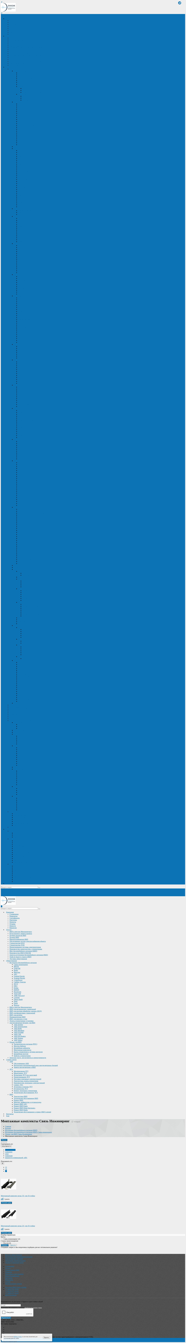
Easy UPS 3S (22, 218)
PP (19, 724)
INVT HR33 (22, 373)
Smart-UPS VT (23, 222)
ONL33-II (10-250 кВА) (26, 465)
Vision (20, 164)
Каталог (8, 1128)
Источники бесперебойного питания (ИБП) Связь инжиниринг (28, 1132)
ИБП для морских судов (18, 717)
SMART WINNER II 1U (27, 115)
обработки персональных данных (33, 1307)
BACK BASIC (23, 143)
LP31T (20, 249)
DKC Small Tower (24, 402)
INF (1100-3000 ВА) (25, 486)
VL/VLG (21, 800)
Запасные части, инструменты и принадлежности (27, 827)
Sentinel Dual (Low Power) (27, 179)
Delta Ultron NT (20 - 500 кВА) (33, 631)
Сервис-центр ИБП (12, 1270)
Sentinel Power (23, 158)
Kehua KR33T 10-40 (25, 424)
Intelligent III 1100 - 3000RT (32, 583)
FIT (19, 753)
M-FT (20, 744)
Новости (12, 32)
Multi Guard (22, 152)
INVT (16, 360)
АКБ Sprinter (18, 722)
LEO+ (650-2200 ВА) (25, 563)
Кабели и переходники (22, 825)
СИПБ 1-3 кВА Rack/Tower (28, 75)
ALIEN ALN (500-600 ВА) (27, 492)
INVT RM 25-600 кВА (26, 368)
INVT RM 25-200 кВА (26, 369)
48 (6, 1171)
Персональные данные (13, 1284)
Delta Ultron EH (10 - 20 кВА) (33, 635)
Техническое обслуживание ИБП (26, 868)
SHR (20, 773)
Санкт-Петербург (7, 15)
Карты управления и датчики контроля (28, 821)
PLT (19, 323)
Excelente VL (23, 286)
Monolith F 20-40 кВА (30, 604)
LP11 (20, 265)
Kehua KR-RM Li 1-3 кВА (27, 416)
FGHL (20, 759)
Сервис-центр (10, 829)
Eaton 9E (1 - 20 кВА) (26, 695)
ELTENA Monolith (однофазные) (30, 589)
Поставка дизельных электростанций (27, 848)
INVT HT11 (22, 383)
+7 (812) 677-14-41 (37, 893)
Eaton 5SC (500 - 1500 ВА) (27, 689)
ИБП (11, 864)
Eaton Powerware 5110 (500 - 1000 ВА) (32, 676)
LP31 (20, 273)
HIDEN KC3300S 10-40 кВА (28, 453)
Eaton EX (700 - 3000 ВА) (27, 662)
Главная (8, 1126)
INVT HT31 (22, 381)
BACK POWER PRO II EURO (29, 135)
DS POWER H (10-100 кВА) (28, 534)
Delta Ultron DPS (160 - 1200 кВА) (34, 637)
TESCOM (17, 507)
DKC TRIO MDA (24, 389)
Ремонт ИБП (18, 870)
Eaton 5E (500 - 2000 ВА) (27, 691)
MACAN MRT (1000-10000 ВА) (29, 480)
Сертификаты (14, 24)
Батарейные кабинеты (22, 817)
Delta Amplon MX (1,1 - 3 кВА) (33, 647)
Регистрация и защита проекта (20, 40)
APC (15, 216)
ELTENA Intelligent (25, 579)
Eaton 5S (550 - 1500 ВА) (27, 666)
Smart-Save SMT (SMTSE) (27, 280)
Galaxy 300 (22, 240)
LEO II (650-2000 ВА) (26, 561)
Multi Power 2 (23, 162)
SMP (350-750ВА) (24, 300)
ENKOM (17, 146)
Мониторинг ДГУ (20, 843)
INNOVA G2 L (23, 108)
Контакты (8, 883)
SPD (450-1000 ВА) (25, 499)
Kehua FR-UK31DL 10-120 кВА (29, 437)
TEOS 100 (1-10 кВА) (26, 552)
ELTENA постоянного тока (28, 618)
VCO (20, 263)
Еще (7, 1116)
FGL (19, 765)
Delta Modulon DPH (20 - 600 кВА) (35, 643)
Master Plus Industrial (25, 154)
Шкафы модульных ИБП (31, 88)
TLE (19, 257)
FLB (19, 757)
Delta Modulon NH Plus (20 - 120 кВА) (36, 641)
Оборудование (10, 67)
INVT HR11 (22, 379)
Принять (46, 1337)
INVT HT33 (22, 375)
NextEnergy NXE (24, 181)
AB (19, 806)
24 (6, 1169)
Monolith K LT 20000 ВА (31, 591)
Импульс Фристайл (25, 210)
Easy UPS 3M (23, 220)
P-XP (20, 728)
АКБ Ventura (18, 786)
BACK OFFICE (23, 145)
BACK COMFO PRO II (26, 137)
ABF (20, 804)
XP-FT (20, 726)
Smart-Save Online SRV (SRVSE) (30, 278)
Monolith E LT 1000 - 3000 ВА (33, 596)
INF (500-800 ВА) (24, 488)
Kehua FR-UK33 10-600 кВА (28, 435)
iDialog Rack (22, 205)
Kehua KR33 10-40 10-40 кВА (29, 428)
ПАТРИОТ (22, 348)
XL (19, 736)
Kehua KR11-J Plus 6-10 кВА (28, 432)
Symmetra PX (23, 224)
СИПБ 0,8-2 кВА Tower (26, 73)
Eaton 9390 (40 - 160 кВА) (27, 672)
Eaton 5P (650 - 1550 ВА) (27, 693)
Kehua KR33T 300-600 (26, 422)
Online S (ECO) (23, 309)
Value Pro (21, 329)
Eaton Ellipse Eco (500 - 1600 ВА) (30, 678)
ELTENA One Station (25, 577)
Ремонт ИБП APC (20, 874)
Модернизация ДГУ (21, 841)
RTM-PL (21, 798)
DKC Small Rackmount (26, 401)
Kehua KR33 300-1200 (26, 426)
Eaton (16, 660)
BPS (19, 781)
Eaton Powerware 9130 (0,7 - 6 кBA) (31, 699)
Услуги (7, 36)
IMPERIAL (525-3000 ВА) (27, 494)
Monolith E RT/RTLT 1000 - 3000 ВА (35, 594)
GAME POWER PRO (26, 104)
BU (19, 338)
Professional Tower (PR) (26, 321)
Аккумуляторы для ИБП (14, 1259)
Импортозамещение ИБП (18, 46)
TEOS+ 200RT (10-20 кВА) (28, 542)
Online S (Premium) (25, 313)
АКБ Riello (18, 732)
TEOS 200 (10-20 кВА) (26, 538)
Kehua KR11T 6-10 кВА (26, 430)
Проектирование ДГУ (22, 847)
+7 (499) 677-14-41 (12, 1293)
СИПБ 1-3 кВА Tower (26, 79)
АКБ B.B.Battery (20, 769)
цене (7, 1154)
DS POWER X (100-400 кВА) (29, 527)
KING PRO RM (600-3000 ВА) (29, 478)
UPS (19, 779)
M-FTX (20, 742)
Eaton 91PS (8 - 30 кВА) (26, 680)
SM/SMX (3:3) (23, 304)
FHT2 (20, 752)
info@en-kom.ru (7, 893)
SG (19, 259)
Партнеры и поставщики (14, 1274)
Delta (15, 625)
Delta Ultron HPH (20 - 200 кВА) (34, 633)
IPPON (16, 102)
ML (19, 255)
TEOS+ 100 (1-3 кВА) (26, 560)
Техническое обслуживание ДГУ (26, 862)
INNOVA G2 (22, 127)
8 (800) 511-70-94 (22, 893)
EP (19, 245)
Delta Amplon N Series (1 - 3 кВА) (34, 651)
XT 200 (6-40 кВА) (25, 536)
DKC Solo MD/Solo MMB (27, 399)
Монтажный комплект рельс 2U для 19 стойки (18, 1226)
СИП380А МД (23, 86)
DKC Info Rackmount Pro (27, 404)
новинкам (8, 1156)
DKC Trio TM (23, 397)
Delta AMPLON (23, 645)
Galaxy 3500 (22, 226)
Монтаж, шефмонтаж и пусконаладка (27, 872)
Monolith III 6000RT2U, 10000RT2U (35, 600)
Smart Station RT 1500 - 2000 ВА (34, 573)
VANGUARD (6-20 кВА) (27, 470)
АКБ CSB (17, 767)
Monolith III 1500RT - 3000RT (33, 598)
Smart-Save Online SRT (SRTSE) (29, 276)
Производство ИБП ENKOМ (20, 59)
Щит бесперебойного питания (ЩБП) (23, 57)
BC (19, 784)
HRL (20, 775)
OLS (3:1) (21, 306)
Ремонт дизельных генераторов (25, 860)
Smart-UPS (22, 236)
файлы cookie (18, 1336)
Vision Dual (22, 168)
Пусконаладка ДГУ (21, 858)
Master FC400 (23, 199)
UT (19, 335)
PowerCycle (22, 740)
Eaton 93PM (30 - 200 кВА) (28, 670)
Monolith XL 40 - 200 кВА (31, 614)
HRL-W (21, 808)
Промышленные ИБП (17, 715)
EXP (19, 342)
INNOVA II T (23, 106)
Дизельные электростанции (15, 1261)
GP (19, 794)
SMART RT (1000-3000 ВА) (28, 474)
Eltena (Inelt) (18, 569)
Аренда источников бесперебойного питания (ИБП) (28, 61)
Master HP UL (23, 195)
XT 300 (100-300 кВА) (26, 519)
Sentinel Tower (23, 174)
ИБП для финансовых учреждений (22, 711)
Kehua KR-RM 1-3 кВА (26, 420)
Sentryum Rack (23, 172)
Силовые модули (28, 90)
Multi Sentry (22, 185)
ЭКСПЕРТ (22, 356)
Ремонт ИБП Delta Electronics (24, 878)
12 (6, 1167)
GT (19, 267)
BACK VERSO (23, 131)
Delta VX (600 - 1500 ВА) (31, 658)
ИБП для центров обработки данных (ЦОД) (25, 709)
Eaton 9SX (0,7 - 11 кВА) (27, 701)
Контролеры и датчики (30, 96)
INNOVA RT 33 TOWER (27, 125)
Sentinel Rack (23, 176)
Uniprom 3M (22, 292)
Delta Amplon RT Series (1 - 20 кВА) (35, 655)
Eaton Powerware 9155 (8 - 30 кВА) (30, 686)
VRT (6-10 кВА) (24, 503)
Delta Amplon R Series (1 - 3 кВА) (34, 653)
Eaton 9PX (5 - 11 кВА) (26, 697)
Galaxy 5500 (22, 228)
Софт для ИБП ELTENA (27, 622)
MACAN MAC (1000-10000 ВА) (30, 482)
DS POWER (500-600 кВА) (28, 525)
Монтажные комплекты (31, 100)
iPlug (20, 201)
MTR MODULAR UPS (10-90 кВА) (31, 515)
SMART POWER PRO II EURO (29, 119)
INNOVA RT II (23, 123)
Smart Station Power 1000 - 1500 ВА (35, 575)
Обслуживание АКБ (21, 833)
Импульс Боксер (24, 212)
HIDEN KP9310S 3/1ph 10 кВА (29, 449)
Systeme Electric (19, 274)
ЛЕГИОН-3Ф (23, 352)
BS (19, 340)
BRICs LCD (22, 337)
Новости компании (12, 1276)
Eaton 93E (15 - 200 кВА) (27, 682)
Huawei (16, 703)
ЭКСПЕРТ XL (23, 346)
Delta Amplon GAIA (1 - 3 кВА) (33, 649)
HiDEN (16, 439)
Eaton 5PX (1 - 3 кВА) (26, 664)
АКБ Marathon (19, 734)
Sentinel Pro (22, 207)
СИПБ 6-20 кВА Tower (26, 81)
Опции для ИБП (24, 94)
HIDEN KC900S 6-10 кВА (27, 459)
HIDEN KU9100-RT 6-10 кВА (29, 445)
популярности (6, 1146)
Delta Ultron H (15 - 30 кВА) (32, 629)
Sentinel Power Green (25, 160)
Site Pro (20, 269)
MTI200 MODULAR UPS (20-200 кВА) (32, 513)
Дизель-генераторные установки (21, 719)
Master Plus (22, 156)
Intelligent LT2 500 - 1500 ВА (32, 585)
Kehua (16, 408)
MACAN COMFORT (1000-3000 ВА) (31, 472)
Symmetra (21, 238)
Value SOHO (22, 331)
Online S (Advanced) (25, 311)
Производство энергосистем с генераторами (25, 55)
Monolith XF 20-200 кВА (31, 606)
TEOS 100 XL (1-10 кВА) (27, 550)
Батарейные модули (29, 98)
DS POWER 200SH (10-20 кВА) (29, 540)
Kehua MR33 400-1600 (26, 412)
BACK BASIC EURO (26, 139)
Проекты (12, 28)
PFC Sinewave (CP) (25, 327)
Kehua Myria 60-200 (25, 410)
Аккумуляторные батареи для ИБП (22, 720)
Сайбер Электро (20, 344)
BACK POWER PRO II (26, 133)
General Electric (19, 243)
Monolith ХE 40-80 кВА (31, 610)
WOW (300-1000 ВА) (25, 501)
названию (8, 1152)
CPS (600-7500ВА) (25, 298)
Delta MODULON (24, 639)
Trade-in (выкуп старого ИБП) (20, 63)
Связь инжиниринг (21, 71)
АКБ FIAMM (18, 746)
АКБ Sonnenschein (20, 730)
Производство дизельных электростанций (29, 852)
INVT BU (21, 377)
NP (19, 251)
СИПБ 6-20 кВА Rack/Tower (28, 77)
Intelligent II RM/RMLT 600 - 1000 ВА (36, 587)
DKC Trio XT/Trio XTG (26, 393)
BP (19, 783)
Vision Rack (22, 166)
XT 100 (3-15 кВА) (25, 544)
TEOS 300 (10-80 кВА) (26, 523)
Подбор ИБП (14, 44)
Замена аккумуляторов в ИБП (25, 837)
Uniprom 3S (22, 294)
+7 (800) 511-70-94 (12, 1289)
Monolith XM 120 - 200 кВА (32, 616)
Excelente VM (23, 288)
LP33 (20, 271)
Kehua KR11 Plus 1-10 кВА (28, 433)
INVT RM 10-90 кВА (25, 371)
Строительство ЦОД (17, 50)
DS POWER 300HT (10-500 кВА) (30, 530)
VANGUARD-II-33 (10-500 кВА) (30, 466)
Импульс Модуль (24, 214)
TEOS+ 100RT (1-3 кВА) (27, 556)
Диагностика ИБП (20, 866)
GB (19, 802)
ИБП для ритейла (15, 713)
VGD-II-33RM (23, 505)
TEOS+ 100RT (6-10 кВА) (27, 554)
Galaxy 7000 (22, 230)
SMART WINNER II (25, 112)
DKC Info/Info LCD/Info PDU (29, 406)
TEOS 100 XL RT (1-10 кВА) (28, 546)
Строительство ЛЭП (17, 51)
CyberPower (18, 296)
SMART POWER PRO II (27, 117)
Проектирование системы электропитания (25, 53)
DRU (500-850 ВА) (25, 490)
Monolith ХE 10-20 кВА (31, 608)
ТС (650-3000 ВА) (24, 484)
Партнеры (13, 26)
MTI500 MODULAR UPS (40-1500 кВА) (33, 509)
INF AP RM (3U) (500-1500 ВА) (29, 463)
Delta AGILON (23, 656)
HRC (20, 771)
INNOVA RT (22, 121)
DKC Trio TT (23, 395)
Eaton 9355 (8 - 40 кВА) (26, 688)
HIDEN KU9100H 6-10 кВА (28, 447)
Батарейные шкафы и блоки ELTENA (32, 624)
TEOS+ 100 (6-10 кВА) (26, 558)
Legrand (16, 567)
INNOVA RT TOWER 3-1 (27, 110)
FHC (20, 750)
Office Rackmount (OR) (26, 325)
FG (19, 763)
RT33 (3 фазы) (23, 307)
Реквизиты (13, 22)
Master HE (22, 197)
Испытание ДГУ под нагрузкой (25, 845)
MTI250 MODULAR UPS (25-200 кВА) (32, 517)
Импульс (17, 209)
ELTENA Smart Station (26, 571)
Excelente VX (23, 284)
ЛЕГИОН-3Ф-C (24, 350)
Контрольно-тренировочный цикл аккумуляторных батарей (36, 835)
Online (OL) (22, 315)
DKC (16, 385)
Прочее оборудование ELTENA (29, 620)
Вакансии (13, 34)
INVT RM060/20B (24, 366)
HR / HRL (21, 810)
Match (20, 253)
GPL (19, 792)
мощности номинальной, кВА (16, 1158)
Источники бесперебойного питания (23, 69)
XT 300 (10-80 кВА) (25, 521)
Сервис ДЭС (18, 854)
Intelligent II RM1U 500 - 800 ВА (34, 581)
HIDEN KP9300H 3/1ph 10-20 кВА (30, 451)
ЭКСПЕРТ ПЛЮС (25, 354)
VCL (20, 247)
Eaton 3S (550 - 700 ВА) (26, 668)
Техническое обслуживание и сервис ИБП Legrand (32, 881)
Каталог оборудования (13, 1255)
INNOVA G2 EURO (25, 129)
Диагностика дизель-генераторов (26, 850)
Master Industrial (23, 191)
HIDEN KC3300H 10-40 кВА (28, 457)
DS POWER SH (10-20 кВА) (28, 529)
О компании (14, 20)
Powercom (17, 461)
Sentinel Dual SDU (24, 178)
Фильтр (4, 1140)
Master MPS (22, 189)
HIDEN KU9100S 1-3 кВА (27, 443)
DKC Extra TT (23, 391)
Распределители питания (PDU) (25, 814)
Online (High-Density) (25, 317)
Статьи (7, 1282)
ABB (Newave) (19, 565)
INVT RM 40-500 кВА (26, 362)
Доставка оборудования (18, 65)
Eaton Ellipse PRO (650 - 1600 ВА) (30, 674)
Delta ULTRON (23, 627)
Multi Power (22, 187)
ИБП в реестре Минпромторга (20, 38)
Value (20, 333)
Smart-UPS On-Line (25, 232)
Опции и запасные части (14, 1262)
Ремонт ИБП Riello (21, 880)
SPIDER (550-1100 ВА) (26, 497)
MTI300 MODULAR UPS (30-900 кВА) (32, 511)
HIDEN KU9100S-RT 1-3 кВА (29, 441)
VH (19, 261)
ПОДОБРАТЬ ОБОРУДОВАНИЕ (13, 1249)
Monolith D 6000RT (29, 593)
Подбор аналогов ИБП (17, 42)
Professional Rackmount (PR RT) (29, 319)
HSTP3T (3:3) (23, 302)
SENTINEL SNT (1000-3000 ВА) (30, 468)
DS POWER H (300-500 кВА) (29, 532)
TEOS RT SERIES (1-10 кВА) (29, 548)
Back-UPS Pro (23, 234)
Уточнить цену (6, 1203)
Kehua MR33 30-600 (25, 414)
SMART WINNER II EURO (28, 114)
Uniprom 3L (22, 290)
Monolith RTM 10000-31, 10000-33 (34, 612)
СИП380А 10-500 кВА (26, 82)
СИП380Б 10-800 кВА (26, 84)
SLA (19, 748)
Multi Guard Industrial (25, 150)
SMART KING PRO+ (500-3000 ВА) (31, 476)
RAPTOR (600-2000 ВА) (27, 496)
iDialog (20, 203)
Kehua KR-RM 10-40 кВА (27, 418)
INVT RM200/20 (24, 364)
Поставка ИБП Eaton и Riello (11, 889)
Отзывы (12, 30)
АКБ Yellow (18, 796)
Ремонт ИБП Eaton (21, 876)
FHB (20, 755)
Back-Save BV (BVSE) (26, 282)
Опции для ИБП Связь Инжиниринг (18, 1134)
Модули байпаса (20, 816)
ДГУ (11, 839)
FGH (20, 761)
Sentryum (21, 170)
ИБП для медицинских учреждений (22, 707)
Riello (16, 148)
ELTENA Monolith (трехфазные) (29, 602)
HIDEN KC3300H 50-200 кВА (29, 455)
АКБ (11, 831)
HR (19, 777)
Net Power (21, 183)
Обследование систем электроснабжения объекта (27, 48)
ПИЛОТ (21, 358)
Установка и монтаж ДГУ (23, 856)
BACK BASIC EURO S (26, 141)
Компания (9, 18)
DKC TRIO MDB (24, 387)
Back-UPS (21, 242)
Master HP (21, 193)
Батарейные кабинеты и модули (34, 92)
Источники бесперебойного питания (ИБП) (21, 1130)
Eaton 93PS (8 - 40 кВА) (26, 684)
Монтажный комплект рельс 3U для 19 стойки (18, 1196)
